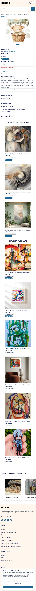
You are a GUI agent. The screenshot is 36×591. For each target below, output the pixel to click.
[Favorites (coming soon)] (27, 22)
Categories (9, 14)
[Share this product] (27, 26)
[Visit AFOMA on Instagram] (11, 520)
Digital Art (26, 14)
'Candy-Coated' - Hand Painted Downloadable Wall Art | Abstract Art (18, 272)
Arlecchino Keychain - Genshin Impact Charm (17, 457)
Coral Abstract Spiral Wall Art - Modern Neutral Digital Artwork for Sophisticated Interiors (18, 192)
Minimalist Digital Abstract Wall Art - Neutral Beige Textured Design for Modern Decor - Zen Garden (18, 230)
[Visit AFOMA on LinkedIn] (8, 520)
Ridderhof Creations (9, 51)
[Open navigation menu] (34, 2)
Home (2, 14)
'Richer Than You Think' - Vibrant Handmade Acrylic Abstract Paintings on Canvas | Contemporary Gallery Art (18, 385)
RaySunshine (8, 461)
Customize (18, 583)
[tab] (17, 44)
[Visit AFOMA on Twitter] (5, 520)
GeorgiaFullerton (9, 276)
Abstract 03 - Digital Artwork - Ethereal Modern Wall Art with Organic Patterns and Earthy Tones (18, 154)
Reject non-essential (18, 580)
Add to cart (6, 71)
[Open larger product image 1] (18, 31)
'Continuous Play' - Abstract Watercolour (16, 310)
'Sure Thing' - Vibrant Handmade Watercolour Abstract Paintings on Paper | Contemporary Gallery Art (18, 421)
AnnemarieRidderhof (10, 157)
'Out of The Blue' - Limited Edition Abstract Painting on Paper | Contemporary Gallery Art (18, 348)
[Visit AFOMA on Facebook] (2, 520)
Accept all (18, 587)
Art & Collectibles (18, 14)
